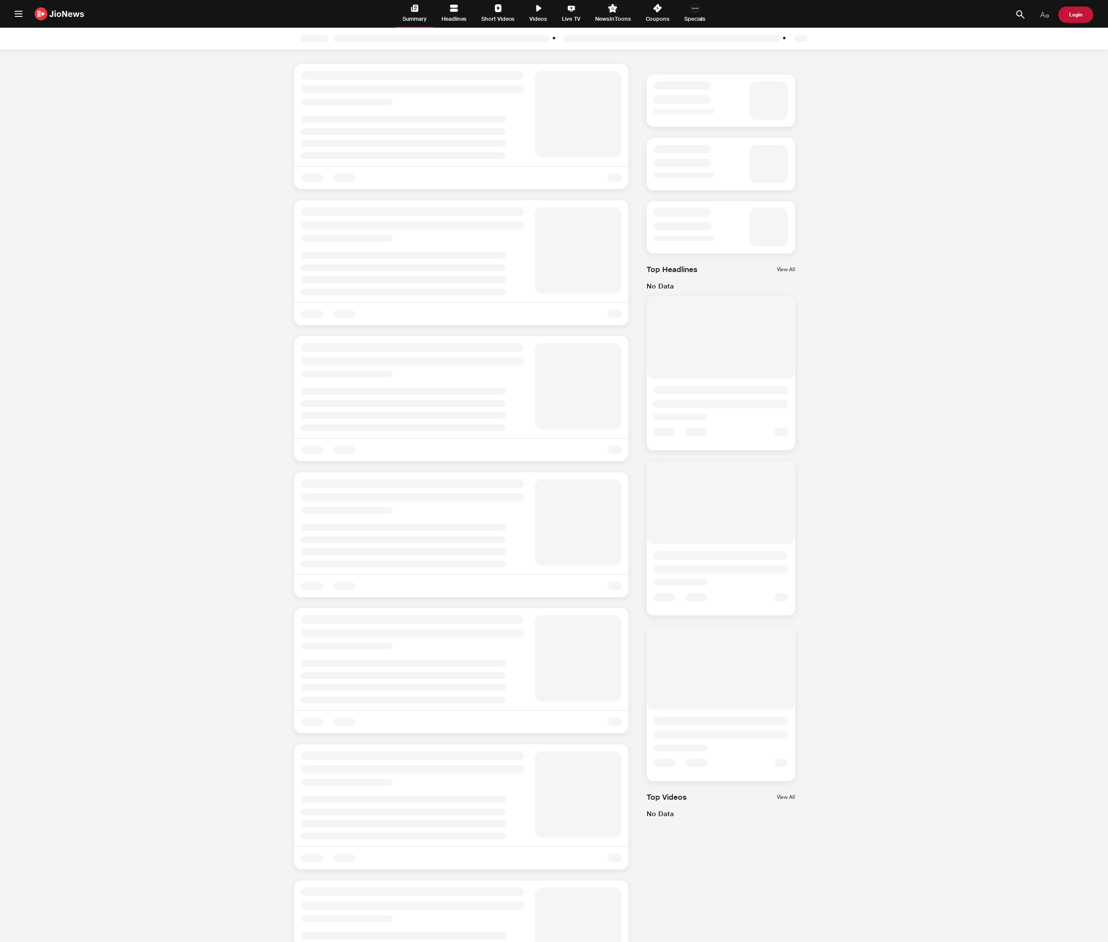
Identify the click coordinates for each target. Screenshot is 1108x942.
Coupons (658, 19)
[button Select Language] (1044, 14)
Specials (694, 19)
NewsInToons (613, 19)
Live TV (571, 19)
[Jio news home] (59, 13)
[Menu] (18, 13)
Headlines (454, 19)
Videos (538, 19)
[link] (807, 38)
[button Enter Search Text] (1020, 14)
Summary (415, 19)
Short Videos (498, 19)
